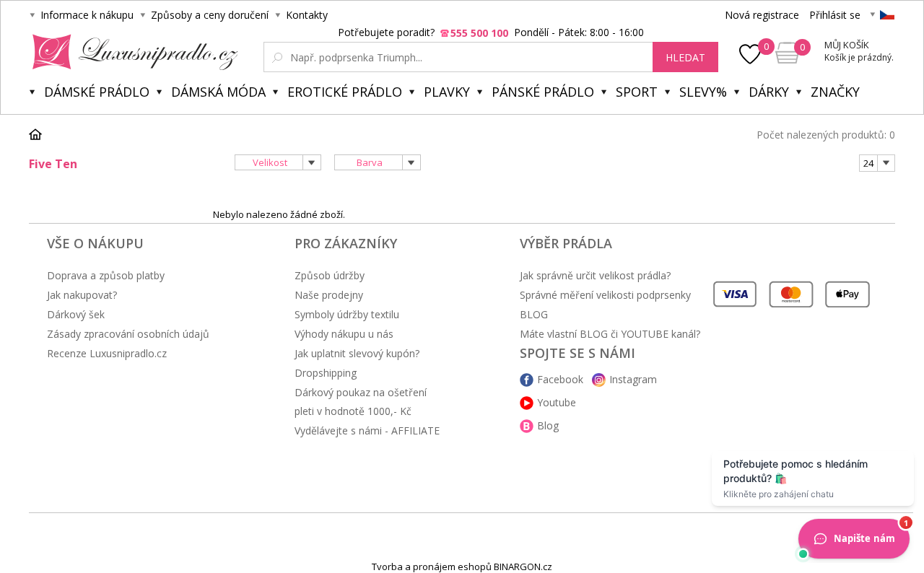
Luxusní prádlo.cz (131, 52)
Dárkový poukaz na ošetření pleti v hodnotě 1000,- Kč (361, 401)
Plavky (447, 91)
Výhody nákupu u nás (344, 334)
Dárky (769, 91)
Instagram (633, 379)
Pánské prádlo (543, 91)
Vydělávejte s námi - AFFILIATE (367, 430)
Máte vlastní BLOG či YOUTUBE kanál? (610, 334)
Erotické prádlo (344, 91)
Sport (637, 91)
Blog (548, 425)
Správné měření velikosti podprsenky (605, 295)
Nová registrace (762, 15)
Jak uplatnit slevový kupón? (357, 353)
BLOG (534, 314)
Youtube (556, 402)
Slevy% (703, 91)
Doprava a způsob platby (106, 275)
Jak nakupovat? (82, 295)
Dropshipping (326, 373)
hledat (685, 57)
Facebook (560, 379)
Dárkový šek (76, 314)
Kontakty (307, 15)
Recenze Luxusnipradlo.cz (107, 353)
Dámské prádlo (96, 91)
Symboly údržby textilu (347, 314)
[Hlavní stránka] (40, 134)
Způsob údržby (330, 275)
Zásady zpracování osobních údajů (128, 334)
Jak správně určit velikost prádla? (595, 275)
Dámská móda (218, 91)
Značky (835, 91)
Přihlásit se (834, 15)
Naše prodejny (329, 295)
